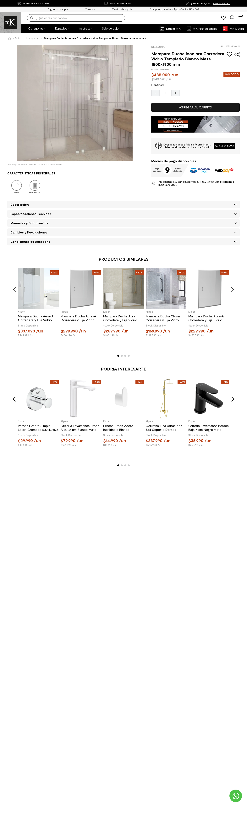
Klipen (21, 311)
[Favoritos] (223, 18)
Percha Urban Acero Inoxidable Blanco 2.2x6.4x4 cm (118, 427)
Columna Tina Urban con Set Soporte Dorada (164, 427)
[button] (224, 146)
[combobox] (79, 18)
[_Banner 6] (195, 131)
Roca (21, 421)
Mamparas (32, 38)
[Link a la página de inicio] (9, 39)
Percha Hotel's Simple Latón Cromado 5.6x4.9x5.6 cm (38, 427)
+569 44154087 (209, 181)
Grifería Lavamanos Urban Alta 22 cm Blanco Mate (80, 427)
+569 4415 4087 (221, 3)
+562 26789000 (167, 184)
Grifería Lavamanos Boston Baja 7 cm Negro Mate (208, 427)
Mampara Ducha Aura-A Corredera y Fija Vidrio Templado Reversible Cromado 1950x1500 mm (206, 318)
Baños (18, 38)
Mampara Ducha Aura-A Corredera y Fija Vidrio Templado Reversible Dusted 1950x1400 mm (35, 318)
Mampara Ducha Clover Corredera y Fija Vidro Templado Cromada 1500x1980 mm (163, 318)
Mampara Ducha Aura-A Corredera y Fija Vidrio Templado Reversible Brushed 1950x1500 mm (78, 318)
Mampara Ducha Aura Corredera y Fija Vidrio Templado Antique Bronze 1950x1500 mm (122, 318)
